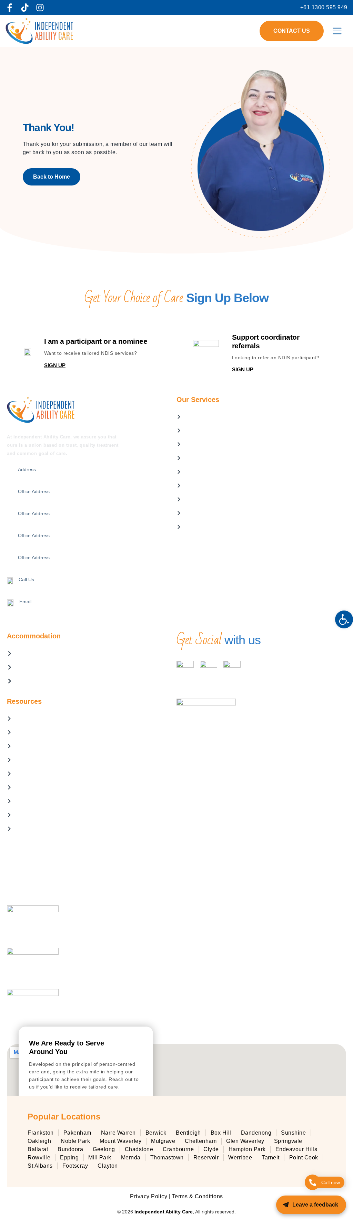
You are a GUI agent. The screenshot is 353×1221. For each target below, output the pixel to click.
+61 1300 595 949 (39, 586)
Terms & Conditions (197, 1196)
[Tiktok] (25, 7)
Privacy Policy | (151, 1196)
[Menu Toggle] (337, 31)
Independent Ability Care (163, 1211)
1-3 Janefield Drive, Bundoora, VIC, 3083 (63, 520)
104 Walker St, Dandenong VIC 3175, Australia (69, 476)
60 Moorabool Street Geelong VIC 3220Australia (70, 542)
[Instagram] (40, 7)
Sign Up (54, 365)
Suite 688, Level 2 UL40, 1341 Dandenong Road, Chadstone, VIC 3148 (96, 564)
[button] (344, 619)
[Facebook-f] (10, 7)
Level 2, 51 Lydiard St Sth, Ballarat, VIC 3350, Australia (78, 498)
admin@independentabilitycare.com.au (61, 608)
